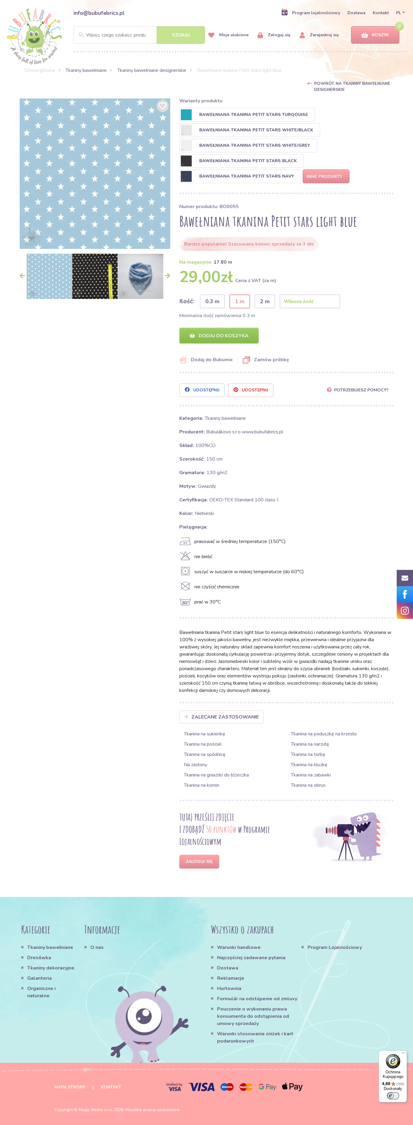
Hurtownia (229, 988)
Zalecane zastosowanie (225, 717)
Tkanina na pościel (203, 744)
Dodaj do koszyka (223, 336)
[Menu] (403, 1054)
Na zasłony (195, 764)
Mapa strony (69, 1087)
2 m (265, 301)
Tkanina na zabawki (311, 775)
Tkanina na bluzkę (309, 764)
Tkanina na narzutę (310, 744)
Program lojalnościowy (316, 13)
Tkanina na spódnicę (205, 754)
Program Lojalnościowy (334, 947)
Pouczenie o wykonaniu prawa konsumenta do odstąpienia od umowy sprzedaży (253, 1016)
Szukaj (181, 35)
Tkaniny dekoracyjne (50, 968)
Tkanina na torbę (308, 754)
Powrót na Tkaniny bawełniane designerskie (352, 86)
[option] (95, 173)
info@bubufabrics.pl (99, 13)
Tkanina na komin (201, 785)
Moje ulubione (233, 35)
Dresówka (39, 957)
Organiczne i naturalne (41, 992)
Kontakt (381, 13)
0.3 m (212, 301)
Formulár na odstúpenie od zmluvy (257, 998)
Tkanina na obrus (308, 785)
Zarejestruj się (324, 35)
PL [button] (398, 13)
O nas (97, 947)
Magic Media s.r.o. (96, 1110)
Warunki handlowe (239, 947)
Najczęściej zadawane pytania (251, 957)
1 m (240, 301)
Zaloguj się (279, 35)
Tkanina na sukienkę (204, 734)
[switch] (393, 1095)
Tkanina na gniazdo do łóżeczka (216, 775)
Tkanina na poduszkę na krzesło (324, 734)
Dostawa (356, 13)
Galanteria (39, 978)
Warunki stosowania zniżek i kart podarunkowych (255, 1037)
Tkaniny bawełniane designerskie (151, 70)
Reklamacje (230, 978)
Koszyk (380, 35)
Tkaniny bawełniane (86, 70)
